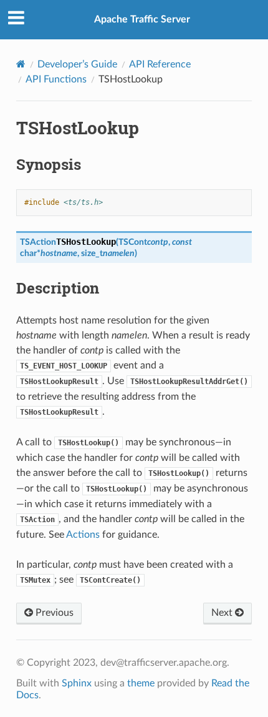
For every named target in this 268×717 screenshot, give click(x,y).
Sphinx (77, 683)
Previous (53, 613)
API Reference (160, 64)
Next (223, 613)
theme (141, 683)
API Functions (56, 79)
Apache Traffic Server (142, 19)
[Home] (21, 64)
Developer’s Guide (77, 64)
